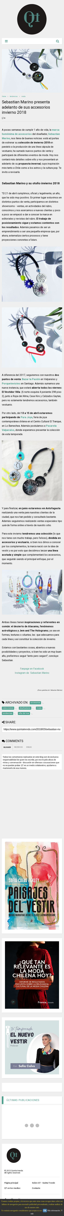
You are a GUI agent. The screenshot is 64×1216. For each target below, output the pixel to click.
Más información (53, 1210)
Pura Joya (26, 417)
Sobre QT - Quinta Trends (43, 1183)
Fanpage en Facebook (32, 668)
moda (23, 96)
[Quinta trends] (32, 34)
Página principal (11, 1183)
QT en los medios (12, 1188)
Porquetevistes (11, 383)
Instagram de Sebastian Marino (32, 672)
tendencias (14, 96)
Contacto (36, 1188)
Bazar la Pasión (31, 379)
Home (4, 96)
